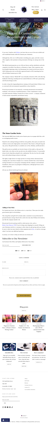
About (37, 9)
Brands (13, 9)
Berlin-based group (10, 65)
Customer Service (28, 385)
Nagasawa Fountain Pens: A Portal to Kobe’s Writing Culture (9, 327)
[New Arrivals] (24, 347)
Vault (35, 12)
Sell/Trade (27, 380)
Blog (33, 9)
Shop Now (24, 366)
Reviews (13, 28)
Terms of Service (38, 284)
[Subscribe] (5, 403)
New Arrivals (35, 7)
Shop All (12, 7)
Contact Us (39, 362)
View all (24, 310)
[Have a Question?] (39, 347)
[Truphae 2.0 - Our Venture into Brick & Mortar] (24, 318)
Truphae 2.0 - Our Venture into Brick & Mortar (24, 327)
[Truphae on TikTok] (12, 407)
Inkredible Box (13, 12)
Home (9, 28)
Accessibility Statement (30, 389)
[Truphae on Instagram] (3, 407)
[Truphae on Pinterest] (10, 407)
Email (26, 261)
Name (4, 261)
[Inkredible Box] (9, 347)
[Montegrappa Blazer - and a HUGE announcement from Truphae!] (39, 318)
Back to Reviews (25, 295)
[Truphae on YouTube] (7, 407)
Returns (26, 383)
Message (5, 268)
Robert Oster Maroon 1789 (9, 225)
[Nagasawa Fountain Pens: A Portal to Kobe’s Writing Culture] (9, 318)
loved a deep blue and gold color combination (17, 153)
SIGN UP (9, 364)
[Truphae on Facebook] (5, 407)
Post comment (24, 280)
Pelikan (18, 52)
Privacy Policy (29, 284)
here (33, 229)
